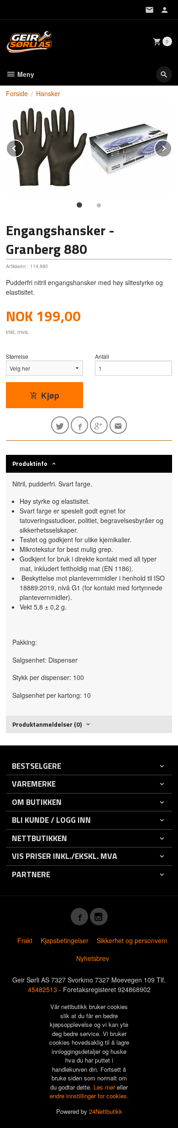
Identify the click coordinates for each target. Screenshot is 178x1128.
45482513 (42, 989)
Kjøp (50, 395)
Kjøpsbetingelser (65, 940)
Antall (102, 356)
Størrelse (17, 356)
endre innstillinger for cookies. (89, 1095)
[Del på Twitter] (60, 425)
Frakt (24, 940)
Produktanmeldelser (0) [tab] (47, 724)
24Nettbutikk (105, 1111)
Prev (23, 146)
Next (171, 146)
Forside (17, 93)
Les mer (105, 1087)
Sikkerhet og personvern (132, 940)
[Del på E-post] (118, 425)
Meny (25, 74)
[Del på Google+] (99, 425)
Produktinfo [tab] (29, 463)
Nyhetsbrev (92, 958)
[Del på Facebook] (80, 425)
